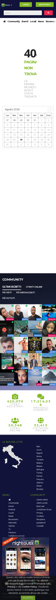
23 (48, 134)
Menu (7, 5)
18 (14, 134)
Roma (39, 456)
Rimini (39, 486)
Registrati (45, 4)
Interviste (13, 522)
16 (48, 130)
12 (21, 130)
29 (21, 120)
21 (35, 134)
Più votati (8, 298)
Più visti (7, 292)
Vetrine (12, 526)
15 (42, 130)
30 (28, 120)
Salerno (40, 482)
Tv (10, 529)
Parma (39, 476)
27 (7, 120)
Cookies (40, 516)
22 (42, 134)
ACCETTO (28, 597)
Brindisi (40, 489)
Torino (39, 472)
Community (13, 21)
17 (7, 134)
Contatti (40, 526)
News (41, 21)
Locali (33, 21)
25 (14, 139)
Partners (12, 532)
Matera (40, 463)
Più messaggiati (25, 292)
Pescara (40, 479)
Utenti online (34, 286)
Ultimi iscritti (11, 286)
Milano (39, 466)
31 (35, 120)
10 (7, 130)
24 (7, 139)
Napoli (39, 453)
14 (35, 130)
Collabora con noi (16, 535)
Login (26, 4)
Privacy (40, 512)
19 (21, 134)
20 (28, 134)
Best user (41, 506)
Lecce (39, 449)
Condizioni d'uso (44, 509)
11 (14, 130)
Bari (38, 446)
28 (14, 120)
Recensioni (13, 519)
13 (28, 130)
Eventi (25, 21)
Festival (12, 509)
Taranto (40, 459)
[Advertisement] (28, 179)
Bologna (40, 469)
